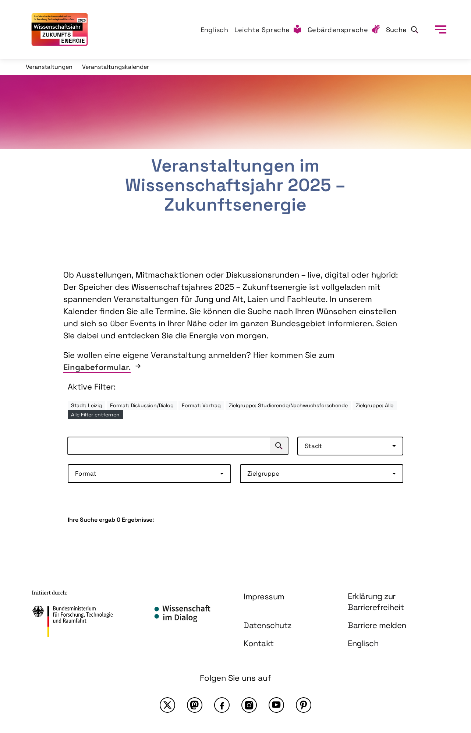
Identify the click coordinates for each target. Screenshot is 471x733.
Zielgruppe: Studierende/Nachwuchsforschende (288, 405)
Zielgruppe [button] (263, 473)
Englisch (215, 29)
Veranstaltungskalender (115, 67)
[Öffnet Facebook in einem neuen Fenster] (222, 705)
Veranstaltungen (49, 67)
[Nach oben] (448, 663)
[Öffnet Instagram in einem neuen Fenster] (249, 705)
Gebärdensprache (338, 29)
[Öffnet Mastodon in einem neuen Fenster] (194, 705)
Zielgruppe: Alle (374, 405)
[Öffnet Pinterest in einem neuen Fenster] (303, 705)
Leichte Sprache (262, 29)
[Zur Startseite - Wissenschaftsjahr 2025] (59, 29)
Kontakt (259, 643)
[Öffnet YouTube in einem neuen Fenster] (276, 705)
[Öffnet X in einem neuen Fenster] (167, 705)
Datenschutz (267, 625)
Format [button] (85, 473)
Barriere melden (377, 625)
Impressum (264, 596)
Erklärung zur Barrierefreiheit (376, 602)
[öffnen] (440, 29)
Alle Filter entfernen (95, 414)
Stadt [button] (313, 446)
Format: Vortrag (201, 405)
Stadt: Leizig (86, 405)
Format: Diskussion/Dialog (142, 405)
